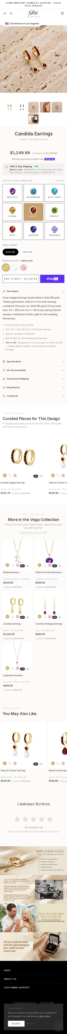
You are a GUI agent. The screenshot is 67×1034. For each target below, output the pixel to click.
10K (35, 476)
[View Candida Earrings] (17, 606)
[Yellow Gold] (6, 267)
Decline (30, 1024)
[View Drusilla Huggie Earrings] (23, 457)
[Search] (10, 13)
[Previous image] (4, 456)
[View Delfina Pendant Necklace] (49, 554)
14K (41, 476)
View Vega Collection (33, 533)
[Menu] (4, 13)
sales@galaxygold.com (24, 1003)
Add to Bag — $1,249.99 (20, 279)
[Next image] (41, 456)
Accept (16, 1024)
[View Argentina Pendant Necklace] (17, 657)
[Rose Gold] (23, 267)
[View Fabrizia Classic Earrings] (23, 744)
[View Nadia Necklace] (17, 554)
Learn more (44, 1016)
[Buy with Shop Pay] (52, 279)
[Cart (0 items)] (62, 13)
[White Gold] (14, 267)
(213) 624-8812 (47, 1003)
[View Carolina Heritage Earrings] (49, 606)
